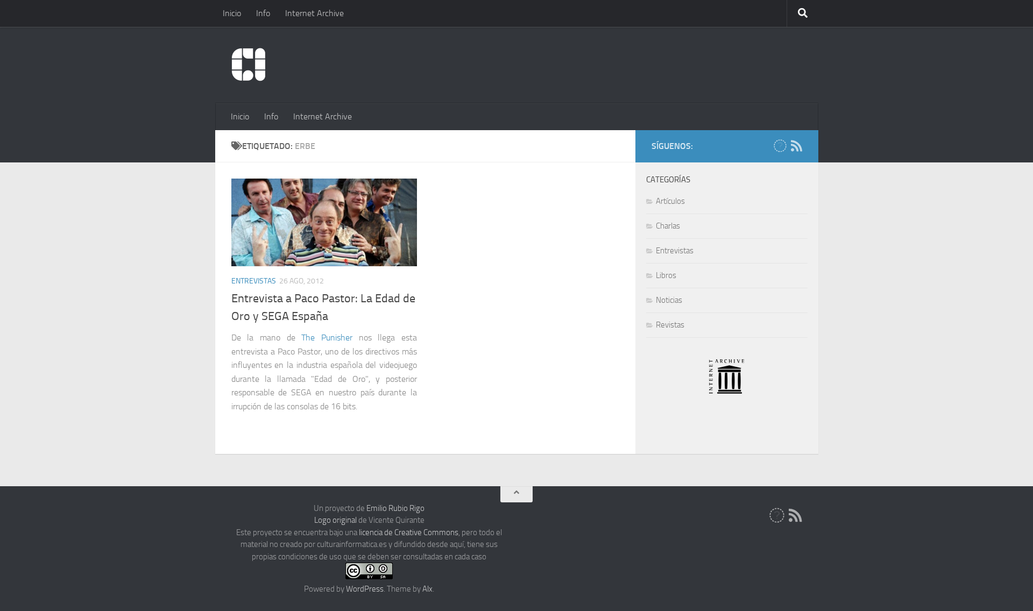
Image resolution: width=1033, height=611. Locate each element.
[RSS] (796, 145)
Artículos (670, 201)
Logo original (335, 520)
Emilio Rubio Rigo (395, 508)
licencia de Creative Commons (408, 532)
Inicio (232, 13)
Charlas (668, 226)
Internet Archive (314, 13)
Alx (427, 589)
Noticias (669, 300)
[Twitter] (780, 145)
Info (263, 13)
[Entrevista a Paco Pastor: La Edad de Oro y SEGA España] (324, 222)
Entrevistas (253, 281)
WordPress (365, 589)
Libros (666, 275)
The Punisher (326, 337)
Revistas (670, 325)
